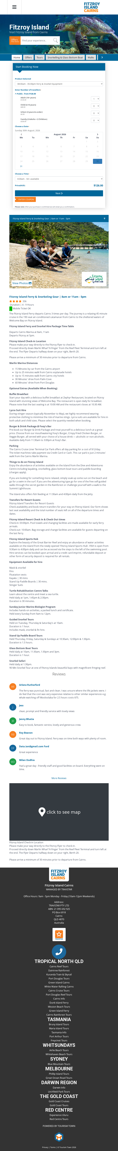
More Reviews (59, 778)
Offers (28, 57)
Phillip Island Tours (59, 1073)
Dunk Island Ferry (59, 1002)
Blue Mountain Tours (59, 1064)
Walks (91, 57)
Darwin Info (59, 1087)
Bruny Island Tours (59, 1024)
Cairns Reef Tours (59, 966)
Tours (40, 57)
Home (17, 57)
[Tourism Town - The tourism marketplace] (59, 1136)
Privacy (45, 1147)
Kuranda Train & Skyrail (59, 974)
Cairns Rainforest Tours (59, 1014)
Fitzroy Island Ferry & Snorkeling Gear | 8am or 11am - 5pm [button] (41, 218)
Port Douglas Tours (59, 978)
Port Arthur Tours (59, 1036)
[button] (14, 7)
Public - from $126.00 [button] (26, 93)
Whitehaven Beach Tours (59, 1054)
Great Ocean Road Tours (59, 1077)
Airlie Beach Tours (59, 1050)
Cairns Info (59, 998)
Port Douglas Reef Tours (59, 994)
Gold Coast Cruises (59, 1101)
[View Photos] (59, 255)
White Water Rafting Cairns (59, 986)
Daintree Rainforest (59, 970)
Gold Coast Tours (59, 1105)
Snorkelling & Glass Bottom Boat (65, 57)
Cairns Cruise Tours (59, 990)
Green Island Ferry (59, 1010)
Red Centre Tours (59, 1119)
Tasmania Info (59, 1032)
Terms (53, 1147)
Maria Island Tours (59, 1028)
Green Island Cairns (59, 982)
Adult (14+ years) (28, 97)
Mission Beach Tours (59, 1006)
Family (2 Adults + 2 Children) (34, 119)
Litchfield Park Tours (59, 1091)
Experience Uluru (59, 1115)
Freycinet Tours (59, 1040)
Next (58, 193)
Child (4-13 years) (28, 104)
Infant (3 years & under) (32, 112)
